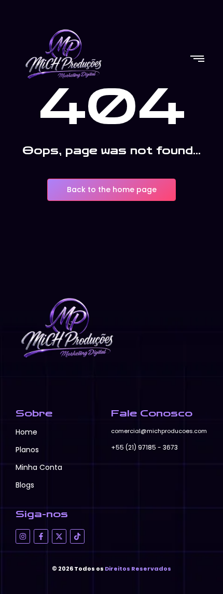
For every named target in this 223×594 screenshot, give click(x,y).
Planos (27, 449)
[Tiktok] (77, 536)
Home (26, 432)
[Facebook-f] (41, 536)
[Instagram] (23, 536)
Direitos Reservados (138, 568)
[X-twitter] (59, 536)
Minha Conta (39, 467)
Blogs (25, 485)
